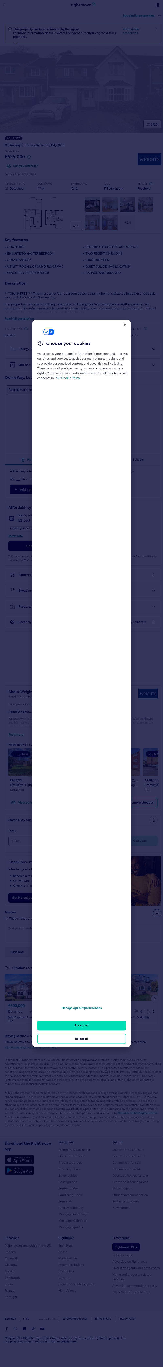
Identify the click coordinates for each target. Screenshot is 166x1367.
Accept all (81, 1025)
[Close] (125, 324)
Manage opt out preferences (81, 1008)
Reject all (81, 1039)
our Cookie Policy (68, 378)
